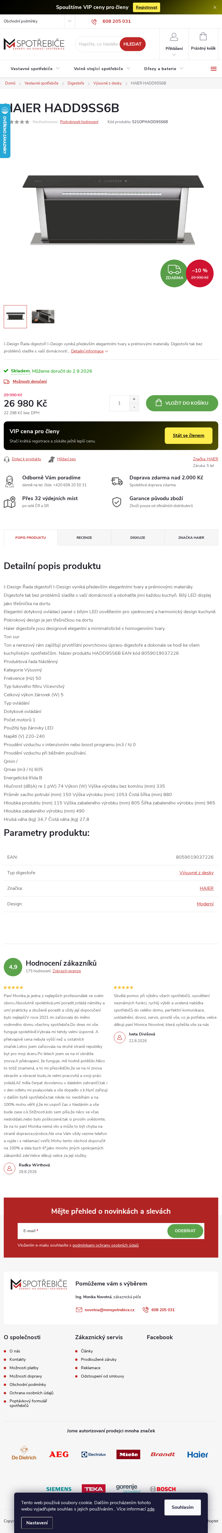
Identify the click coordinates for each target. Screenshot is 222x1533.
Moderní (205, 904)
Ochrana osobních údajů (31, 1393)
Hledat (132, 44)
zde (150, 1509)
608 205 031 (163, 1310)
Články (87, 1351)
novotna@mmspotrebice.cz (109, 1310)
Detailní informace (87, 351)
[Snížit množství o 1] (134, 407)
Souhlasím (183, 1507)
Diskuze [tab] (137, 537)
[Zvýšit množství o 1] (134, 399)
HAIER (207, 888)
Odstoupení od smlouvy (102, 1376)
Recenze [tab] (84, 537)
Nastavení (37, 1523)
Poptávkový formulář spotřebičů (28, 1403)
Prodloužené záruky (98, 1359)
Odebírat (185, 1231)
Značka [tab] (191, 537)
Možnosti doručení (30, 381)
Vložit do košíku (186, 403)
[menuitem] (35, 69)
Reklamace (90, 1368)
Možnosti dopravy (26, 1376)
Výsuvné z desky (197, 873)
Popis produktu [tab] (30, 537)
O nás (15, 1351)
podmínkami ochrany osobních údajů (106, 1245)
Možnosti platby (24, 1368)
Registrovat (146, 7)
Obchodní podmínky (21, 21)
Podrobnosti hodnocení (79, 122)
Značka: (205, 459)
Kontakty (18, 1359)
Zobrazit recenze (67, 971)
